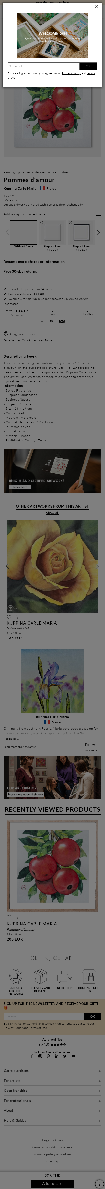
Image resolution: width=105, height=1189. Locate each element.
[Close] (96, 7)
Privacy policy (71, 73)
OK (88, 66)
